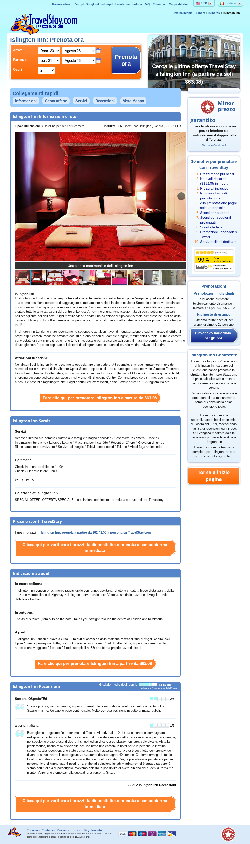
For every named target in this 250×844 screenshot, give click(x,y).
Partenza (19, 60)
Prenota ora (126, 60)
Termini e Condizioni (214, 145)
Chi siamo (33, 830)
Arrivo (17, 50)
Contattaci (159, 4)
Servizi (81, 101)
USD (204, 3)
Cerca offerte (56, 101)
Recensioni (105, 101)
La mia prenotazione (128, 4)
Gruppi (79, 4)
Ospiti (17, 69)
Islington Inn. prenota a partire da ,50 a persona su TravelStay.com (96, 532)
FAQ (147, 4)
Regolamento (93, 830)
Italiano (231, 3)
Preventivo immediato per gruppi (213, 335)
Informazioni (26, 101)
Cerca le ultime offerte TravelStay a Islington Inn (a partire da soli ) (194, 74)
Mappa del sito (178, 4)
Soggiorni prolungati (100, 4)
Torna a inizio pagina (214, 475)
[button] (181, 196)
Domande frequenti (69, 830)
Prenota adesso (62, 4)
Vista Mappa (133, 101)
